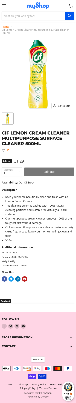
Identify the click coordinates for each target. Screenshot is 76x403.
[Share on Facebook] (4, 279)
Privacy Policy (39, 384)
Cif (7, 150)
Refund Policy (57, 384)
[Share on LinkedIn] (18, 279)
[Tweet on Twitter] (11, 279)
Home (5, 26)
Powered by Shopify (38, 396)
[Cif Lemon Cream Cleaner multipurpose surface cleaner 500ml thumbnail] (7, 118)
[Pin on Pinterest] (24, 279)
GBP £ (36, 359)
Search (11, 384)
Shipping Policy (28, 388)
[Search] (69, 16)
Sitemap (23, 384)
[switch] (68, 398)
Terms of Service (48, 388)
